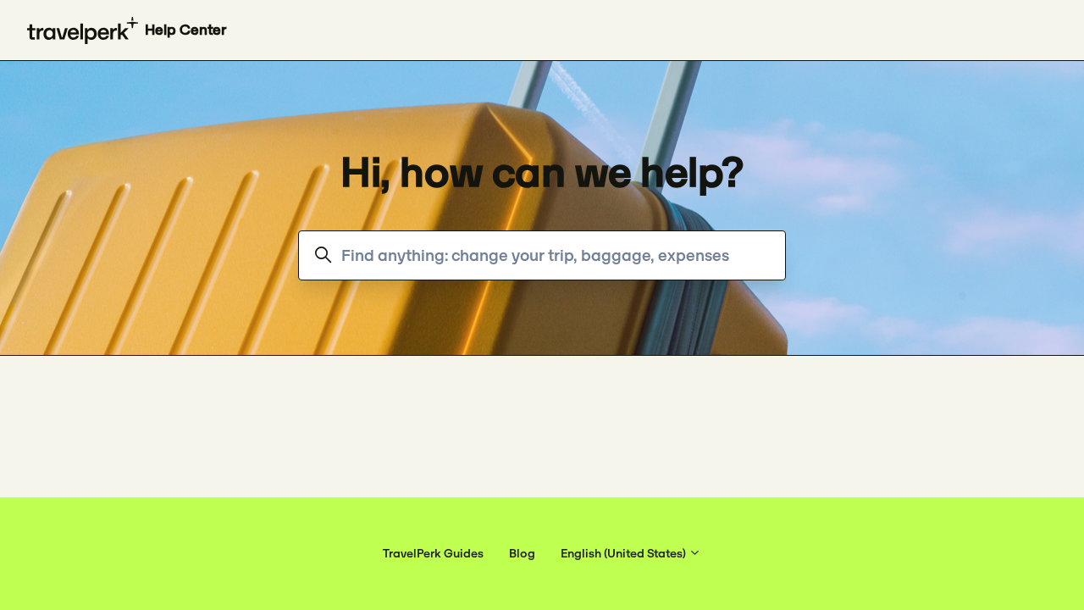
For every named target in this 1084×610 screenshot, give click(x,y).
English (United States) (625, 553)
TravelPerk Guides (433, 553)
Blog (522, 553)
